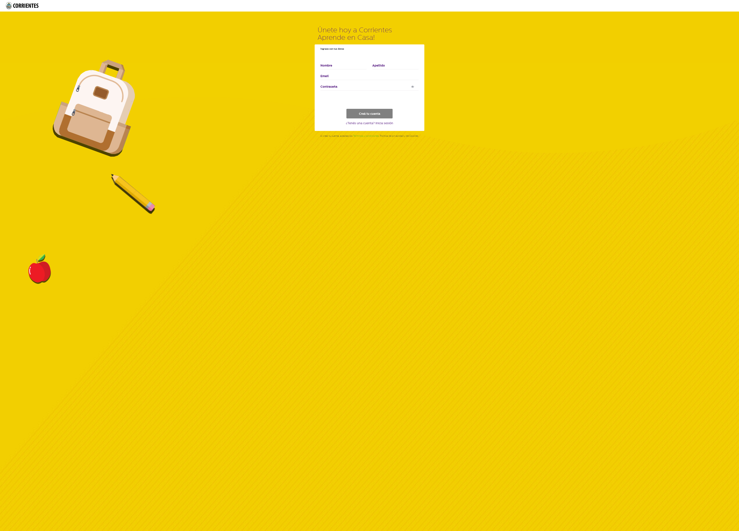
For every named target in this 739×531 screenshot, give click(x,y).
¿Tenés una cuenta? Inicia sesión (369, 123)
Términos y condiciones (366, 136)
